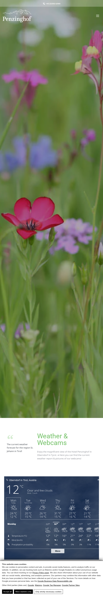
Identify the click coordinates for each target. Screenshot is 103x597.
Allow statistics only (23, 592)
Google (31, 585)
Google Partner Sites (71, 585)
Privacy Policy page (40, 573)
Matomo (38, 585)
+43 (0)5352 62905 (53, 4)
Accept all (7, 592)
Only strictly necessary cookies (48, 592)
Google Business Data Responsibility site (55, 581)
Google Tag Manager (52, 585)
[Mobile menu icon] (97, 15)
